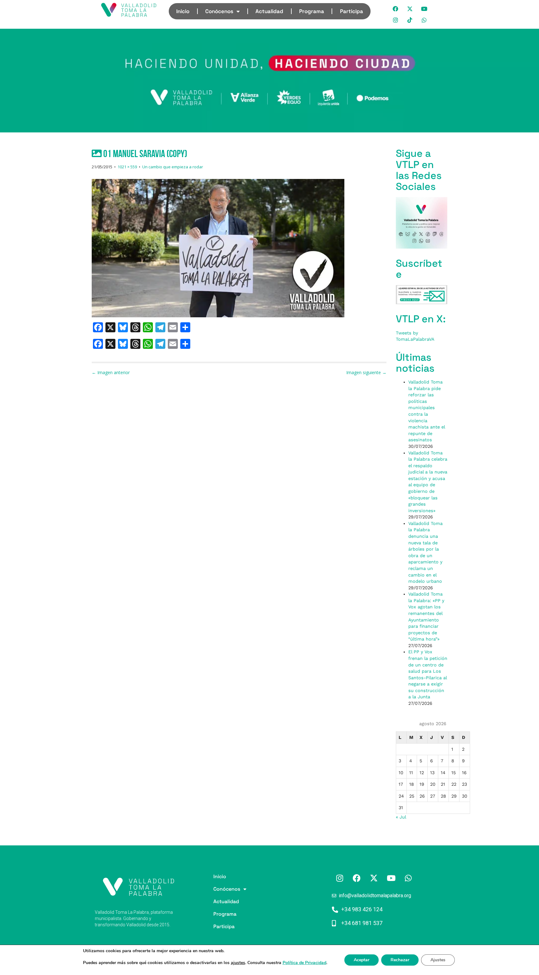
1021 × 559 (127, 167)
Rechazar (400, 960)
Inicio (182, 11)
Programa (311, 11)
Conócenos (219, 11)
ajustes (238, 963)
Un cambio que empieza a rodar (172, 167)
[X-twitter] (410, 8)
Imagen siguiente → (366, 372)
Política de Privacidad (304, 963)
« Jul (401, 816)
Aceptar (361, 960)
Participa (351, 11)
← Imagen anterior (111, 372)
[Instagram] (395, 20)
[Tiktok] (410, 20)
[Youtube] (424, 8)
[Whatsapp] (424, 20)
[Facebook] (395, 8)
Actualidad (269, 11)
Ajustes (437, 960)
